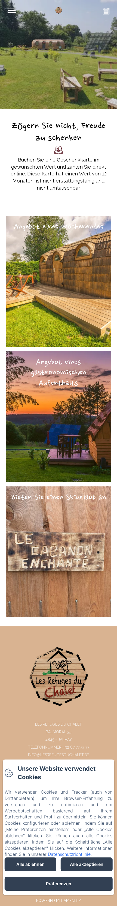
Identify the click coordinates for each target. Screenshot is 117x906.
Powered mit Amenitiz (58, 900)
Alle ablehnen (30, 864)
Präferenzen (58, 883)
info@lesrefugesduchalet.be (58, 755)
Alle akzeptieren (86, 864)
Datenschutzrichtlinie (69, 854)
